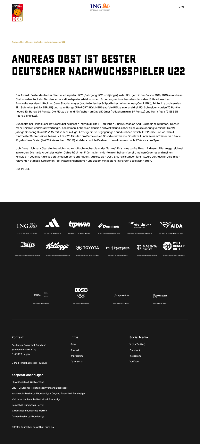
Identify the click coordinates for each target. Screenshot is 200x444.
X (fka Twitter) (137, 344)
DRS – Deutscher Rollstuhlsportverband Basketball (40, 387)
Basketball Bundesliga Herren (28, 405)
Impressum (77, 355)
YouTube (134, 361)
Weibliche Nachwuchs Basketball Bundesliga (36, 399)
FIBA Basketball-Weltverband (28, 382)
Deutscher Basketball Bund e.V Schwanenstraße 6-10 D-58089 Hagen (29, 349)
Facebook (134, 350)
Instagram (135, 355)
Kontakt (75, 350)
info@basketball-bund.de (33, 363)
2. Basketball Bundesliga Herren (29, 410)
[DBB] (17, 13)
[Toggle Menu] (185, 7)
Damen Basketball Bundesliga (28, 416)
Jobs (73, 344)
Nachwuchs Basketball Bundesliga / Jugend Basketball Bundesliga (48, 393)
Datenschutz (78, 361)
